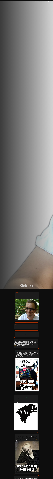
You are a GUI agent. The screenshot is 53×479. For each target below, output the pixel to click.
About (49, 1)
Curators (40, 1)
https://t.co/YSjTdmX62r (19, 356)
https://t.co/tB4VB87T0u (28, 342)
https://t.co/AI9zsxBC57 (18, 401)
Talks (45, 1)
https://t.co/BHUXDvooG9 (21, 345)
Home (35, 1)
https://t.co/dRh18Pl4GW (23, 402)
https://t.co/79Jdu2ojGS (31, 402)
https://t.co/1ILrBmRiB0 (34, 297)
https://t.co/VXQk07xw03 (19, 440)
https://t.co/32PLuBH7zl (24, 295)
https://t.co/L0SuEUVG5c (25, 344)
